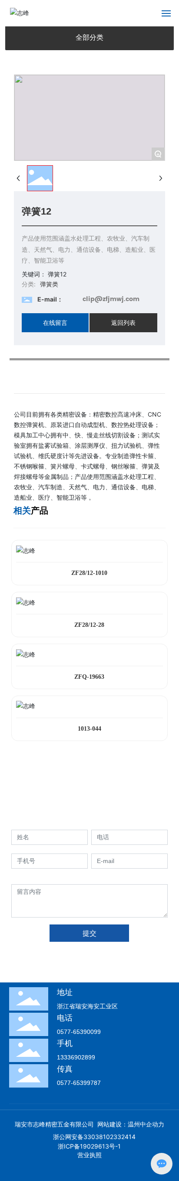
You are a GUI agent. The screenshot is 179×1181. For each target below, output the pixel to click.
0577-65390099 (79, 1031)
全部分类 (89, 37)
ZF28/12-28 (89, 625)
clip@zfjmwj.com (111, 299)
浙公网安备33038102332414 (94, 1136)
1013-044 (89, 728)
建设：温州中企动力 (136, 1124)
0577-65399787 (79, 1082)
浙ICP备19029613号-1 (89, 1146)
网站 (103, 1124)
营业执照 (89, 1155)
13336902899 (76, 1057)
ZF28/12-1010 (89, 573)
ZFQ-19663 (89, 677)
